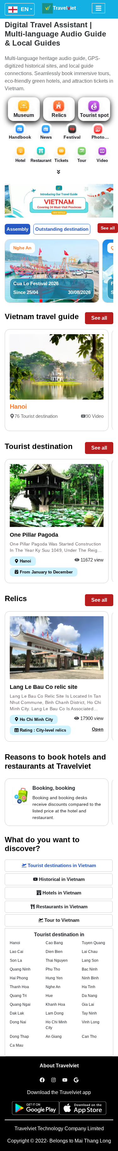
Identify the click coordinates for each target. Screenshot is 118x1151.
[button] (13, 201)
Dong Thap (19, 1036)
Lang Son (90, 960)
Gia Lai (88, 1004)
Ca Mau (16, 1045)
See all (108, 227)
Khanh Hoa (55, 1004)
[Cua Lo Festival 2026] (52, 270)
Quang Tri (18, 995)
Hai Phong (19, 978)
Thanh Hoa (19, 987)
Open (98, 729)
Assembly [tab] (17, 229)
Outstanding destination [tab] (61, 229)
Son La (16, 960)
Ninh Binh (90, 978)
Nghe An (53, 987)
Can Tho (89, 1036)
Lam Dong (55, 1013)
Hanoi (18, 406)
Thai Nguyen (57, 960)
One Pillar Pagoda (34, 535)
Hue (49, 995)
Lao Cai (16, 951)
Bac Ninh (90, 969)
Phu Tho (53, 969)
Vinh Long (90, 1022)
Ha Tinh (88, 987)
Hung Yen (54, 978)
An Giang (54, 1036)
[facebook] (42, 1080)
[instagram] (53, 1080)
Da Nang (89, 995)
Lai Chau (90, 951)
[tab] (59, 866)
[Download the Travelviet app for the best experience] (35, 1110)
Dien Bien (54, 951)
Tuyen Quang (93, 943)
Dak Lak (17, 1013)
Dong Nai (18, 1022)
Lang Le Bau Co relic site (43, 687)
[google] (76, 1080)
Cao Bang (54, 943)
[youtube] (64, 1080)
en (24, 9)
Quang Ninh (20, 969)
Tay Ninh (89, 1013)
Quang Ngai (20, 1004)
